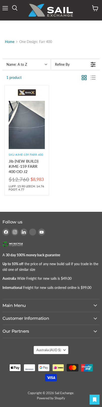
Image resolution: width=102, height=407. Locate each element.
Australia (48, 350)
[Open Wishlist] (95, 400)
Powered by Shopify (51, 398)
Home (9, 42)
